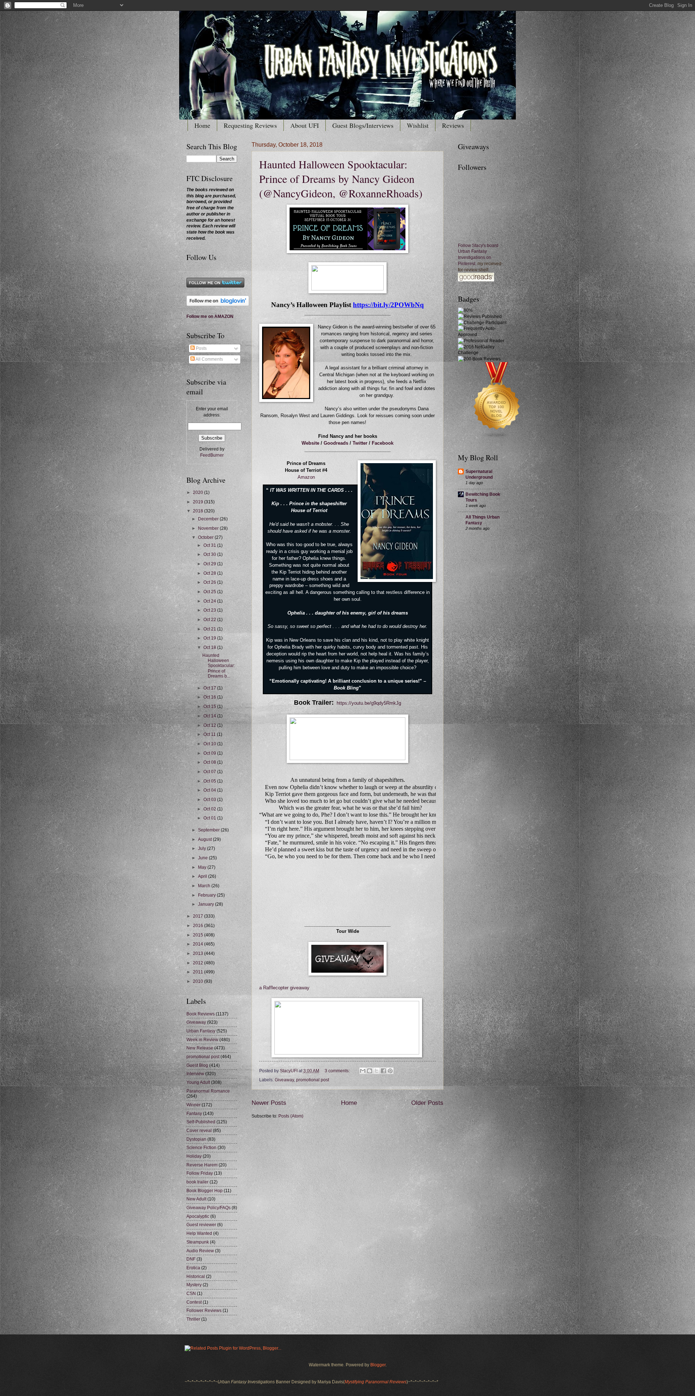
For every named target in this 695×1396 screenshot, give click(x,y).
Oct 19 (210, 638)
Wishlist (418, 125)
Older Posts (427, 1102)
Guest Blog (197, 1065)
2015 (198, 935)
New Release (199, 1048)
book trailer (197, 1182)
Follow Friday (199, 1173)
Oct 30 (210, 554)
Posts (201, 348)
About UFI (304, 125)
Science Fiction (201, 1147)
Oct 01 (210, 818)
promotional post (312, 1079)
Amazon (306, 477)
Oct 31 (210, 545)
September (209, 830)
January (206, 904)
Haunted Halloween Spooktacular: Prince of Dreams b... (218, 666)
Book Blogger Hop (204, 1190)
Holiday (194, 1156)
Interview (195, 1073)
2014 (198, 944)
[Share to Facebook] (383, 1070)
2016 (198, 925)
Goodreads (336, 443)
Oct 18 (210, 647)
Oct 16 (210, 697)
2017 (198, 916)
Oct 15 (210, 706)
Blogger (378, 1364)
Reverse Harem (202, 1164)
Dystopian (196, 1139)
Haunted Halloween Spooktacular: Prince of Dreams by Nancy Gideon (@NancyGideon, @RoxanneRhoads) (340, 178)
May (202, 867)
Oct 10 (210, 743)
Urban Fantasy (200, 1031)
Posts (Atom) (290, 1116)
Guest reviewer (201, 1224)
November (209, 528)
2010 (198, 981)
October (206, 537)
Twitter (360, 443)
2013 (198, 953)
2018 (198, 510)
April (203, 876)
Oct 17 (210, 688)
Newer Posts (269, 1102)
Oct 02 (210, 809)
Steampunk (197, 1242)
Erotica (193, 1267)
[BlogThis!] (369, 1070)
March (204, 885)
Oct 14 (210, 715)
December (209, 518)
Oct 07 (210, 771)
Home (202, 125)
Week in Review (202, 1039)
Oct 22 (210, 619)
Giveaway (284, 1079)
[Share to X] (376, 1070)
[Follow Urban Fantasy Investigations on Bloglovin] (217, 304)
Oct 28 (210, 573)
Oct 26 (210, 582)
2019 (198, 501)
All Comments (209, 359)
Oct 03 (210, 799)
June (203, 857)
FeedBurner (212, 455)
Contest (194, 1302)
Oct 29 (210, 563)
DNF (190, 1259)
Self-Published (200, 1121)
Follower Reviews (204, 1310)
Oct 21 (210, 629)
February (207, 895)
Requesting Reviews (250, 125)
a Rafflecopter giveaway (284, 987)
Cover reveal (199, 1130)
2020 (198, 492)
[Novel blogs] (497, 438)
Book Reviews (200, 1013)
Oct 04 (210, 790)
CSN (191, 1293)
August (205, 839)
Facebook (382, 443)
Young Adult (198, 1082)
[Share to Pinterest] (390, 1070)
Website (310, 443)
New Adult (196, 1199)
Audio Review (200, 1250)
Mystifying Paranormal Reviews (376, 1381)
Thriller (193, 1319)
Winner (193, 1104)
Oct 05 (210, 781)
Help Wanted (199, 1233)
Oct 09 (210, 753)
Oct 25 (210, 591)
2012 (198, 962)
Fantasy (194, 1113)
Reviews (453, 125)
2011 (198, 971)
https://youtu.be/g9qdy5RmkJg (369, 703)
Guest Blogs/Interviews (362, 125)
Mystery (194, 1284)
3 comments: (338, 1070)
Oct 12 (210, 725)
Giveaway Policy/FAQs (208, 1207)
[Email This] (362, 1070)
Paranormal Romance (208, 1091)
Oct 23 (210, 610)
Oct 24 (210, 601)
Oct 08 (210, 762)
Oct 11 (210, 734)
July (202, 848)
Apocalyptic (197, 1216)
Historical (195, 1276)
